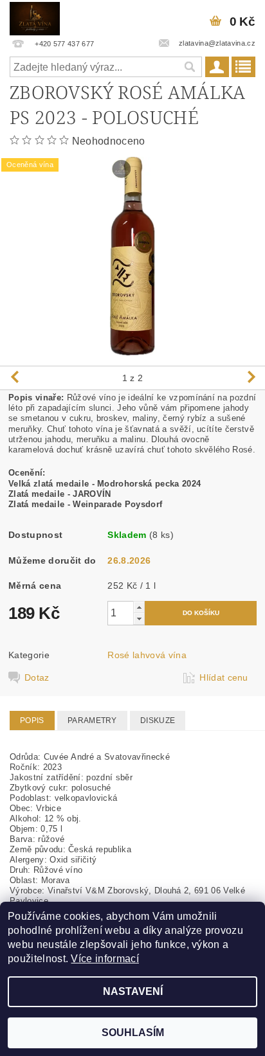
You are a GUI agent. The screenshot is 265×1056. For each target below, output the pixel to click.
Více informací (104, 958)
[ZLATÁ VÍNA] (35, 16)
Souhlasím (133, 1032)
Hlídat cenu (223, 677)
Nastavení (133, 991)
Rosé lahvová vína (146, 655)
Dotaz (37, 677)
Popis (32, 720)
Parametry (92, 720)
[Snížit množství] (139, 619)
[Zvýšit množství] (139, 607)
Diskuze (157, 720)
